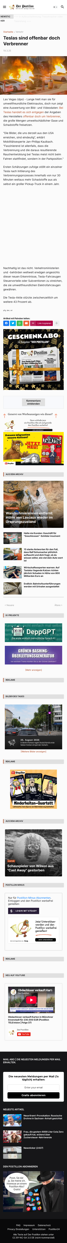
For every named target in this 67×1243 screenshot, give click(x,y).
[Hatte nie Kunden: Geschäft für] (12, 538)
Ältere (57, 605)
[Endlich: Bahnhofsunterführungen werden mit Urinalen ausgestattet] (12, 588)
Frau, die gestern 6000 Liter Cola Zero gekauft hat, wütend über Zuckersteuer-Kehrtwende (44, 1134)
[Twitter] (13, 323)
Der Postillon (34, 1234)
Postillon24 (54, 1229)
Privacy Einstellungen (18, 1229)
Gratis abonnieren (33, 1095)
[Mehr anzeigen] (57, 323)
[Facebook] (6, 323)
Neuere (10, 605)
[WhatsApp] (20, 323)
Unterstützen (38, 1229)
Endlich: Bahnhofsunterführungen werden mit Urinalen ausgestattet (42, 585)
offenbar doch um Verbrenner (41, 116)
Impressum (29, 1225)
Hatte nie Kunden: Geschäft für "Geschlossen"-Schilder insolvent (42, 534)
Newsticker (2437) (33, 1148)
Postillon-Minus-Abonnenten (33, 897)
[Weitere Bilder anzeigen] (33, 751)
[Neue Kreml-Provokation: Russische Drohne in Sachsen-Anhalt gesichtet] (12, 1120)
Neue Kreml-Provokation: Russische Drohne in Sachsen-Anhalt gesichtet (43, 1117)
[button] (4, 7)
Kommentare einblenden (33, 402)
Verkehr (19, 32)
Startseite (8, 32)
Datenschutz (44, 1225)
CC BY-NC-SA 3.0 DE (23, 1237)
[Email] (26, 323)
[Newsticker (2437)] (12, 1153)
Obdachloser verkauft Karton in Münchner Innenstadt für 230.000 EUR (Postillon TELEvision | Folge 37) (30, 1020)
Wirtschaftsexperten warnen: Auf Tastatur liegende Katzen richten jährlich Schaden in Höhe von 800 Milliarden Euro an (42, 571)
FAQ (18, 1225)
